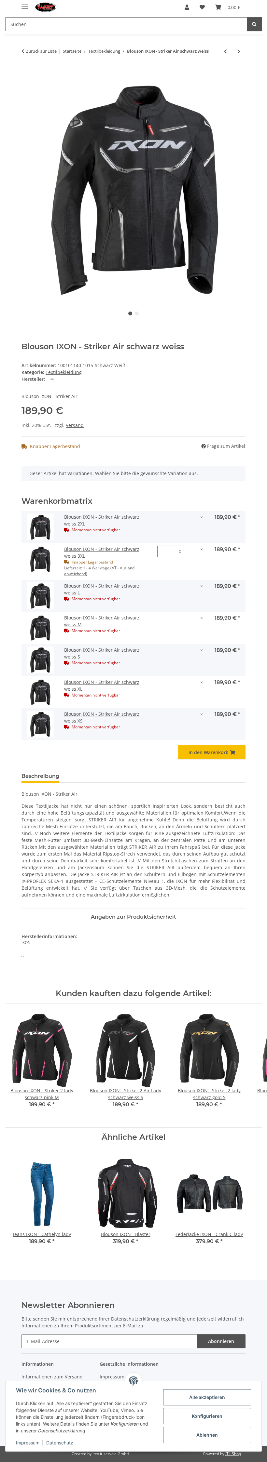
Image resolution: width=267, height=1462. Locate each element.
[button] (186, 7)
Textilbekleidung (64, 372)
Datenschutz (59, 1442)
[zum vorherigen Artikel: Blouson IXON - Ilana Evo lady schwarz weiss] (225, 51)
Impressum (27, 1442)
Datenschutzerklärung (135, 1319)
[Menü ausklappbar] (24, 4)
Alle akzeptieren (207, 1397)
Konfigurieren (207, 1416)
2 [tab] (137, 313)
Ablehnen (207, 1435)
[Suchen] (254, 24)
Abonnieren (221, 1341)
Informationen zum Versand (52, 1377)
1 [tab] (130, 313)
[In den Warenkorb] (26, 72)
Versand (75, 425)
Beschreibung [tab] (40, 776)
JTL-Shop (233, 1453)
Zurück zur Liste (41, 51)
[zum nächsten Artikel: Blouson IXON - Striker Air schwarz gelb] (239, 51)
